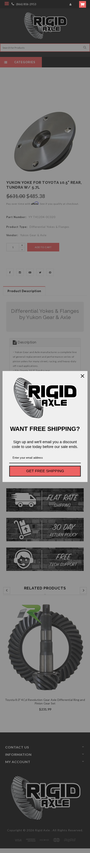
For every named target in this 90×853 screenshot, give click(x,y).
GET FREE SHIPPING (45, 471)
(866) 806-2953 (26, 4)
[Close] (82, 376)
